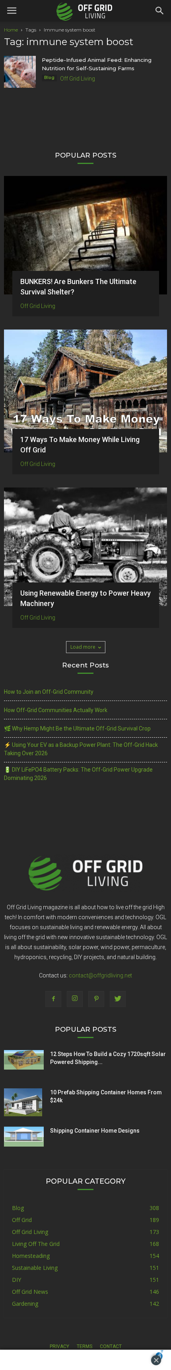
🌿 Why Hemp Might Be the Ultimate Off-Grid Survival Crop (77, 728)
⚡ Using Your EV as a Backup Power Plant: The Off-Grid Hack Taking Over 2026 (81, 749)
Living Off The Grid (36, 1244)
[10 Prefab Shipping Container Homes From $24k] (23, 1102)
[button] (160, 11)
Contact (111, 1346)
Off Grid (22, 1220)
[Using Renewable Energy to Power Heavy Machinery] (85, 547)
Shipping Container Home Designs (95, 1130)
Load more (82, 647)
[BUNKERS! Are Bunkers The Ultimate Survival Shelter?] (85, 235)
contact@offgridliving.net (100, 975)
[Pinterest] (96, 999)
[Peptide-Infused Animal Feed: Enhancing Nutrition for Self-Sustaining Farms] (20, 72)
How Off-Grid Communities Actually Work (55, 710)
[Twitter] (118, 999)
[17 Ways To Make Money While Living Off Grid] (85, 391)
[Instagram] (75, 999)
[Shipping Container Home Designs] (24, 1137)
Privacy (59, 1346)
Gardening (25, 1303)
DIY (16, 1279)
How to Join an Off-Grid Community (48, 692)
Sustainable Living (35, 1267)
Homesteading (31, 1255)
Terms (84, 1346)
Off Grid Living (77, 78)
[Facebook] (53, 999)
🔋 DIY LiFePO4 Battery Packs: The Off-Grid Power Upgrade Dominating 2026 (78, 773)
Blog (49, 77)
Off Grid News (30, 1291)
